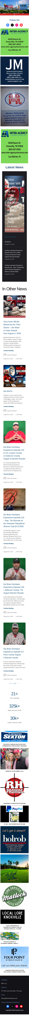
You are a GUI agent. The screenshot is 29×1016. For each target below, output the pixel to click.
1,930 (14, 683)
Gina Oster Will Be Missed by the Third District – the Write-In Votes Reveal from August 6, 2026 (14, 201)
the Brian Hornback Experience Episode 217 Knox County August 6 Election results (13, 653)
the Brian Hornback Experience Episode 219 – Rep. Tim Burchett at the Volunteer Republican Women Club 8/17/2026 (14, 268)
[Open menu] (14, 14)
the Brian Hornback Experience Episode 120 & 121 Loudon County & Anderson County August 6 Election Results (14, 253)
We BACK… (8, 242)
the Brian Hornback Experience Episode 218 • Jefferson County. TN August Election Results (13, 588)
